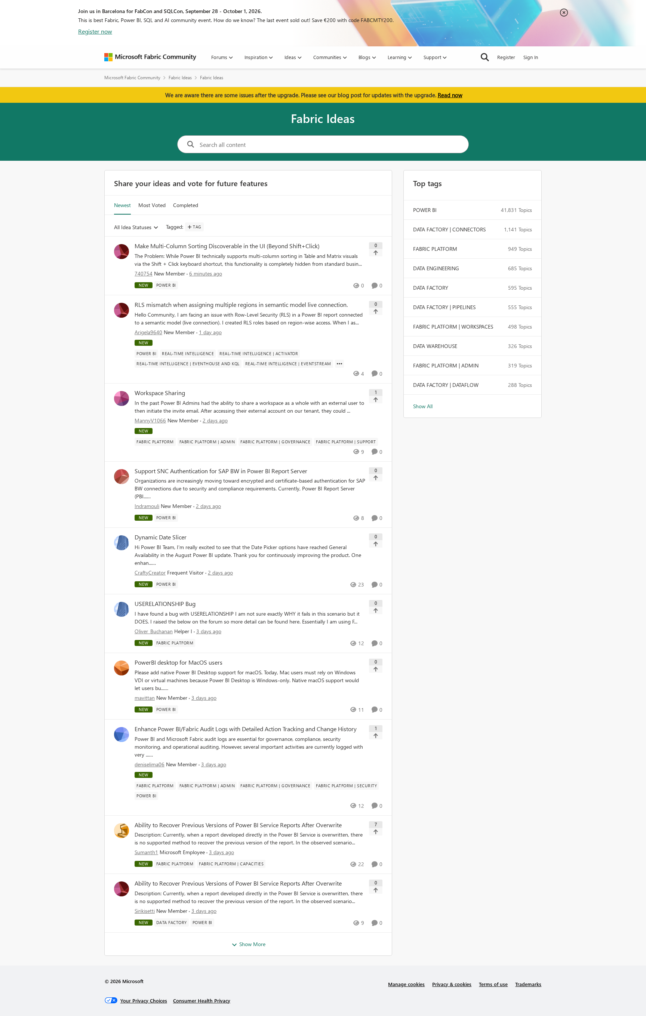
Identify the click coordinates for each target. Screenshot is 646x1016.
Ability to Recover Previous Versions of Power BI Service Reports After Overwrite (238, 825)
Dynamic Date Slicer (161, 537)
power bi (425, 209)
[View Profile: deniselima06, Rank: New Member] (121, 734)
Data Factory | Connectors (449, 229)
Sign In (530, 57)
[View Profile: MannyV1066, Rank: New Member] (121, 398)
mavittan (145, 697)
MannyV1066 (150, 420)
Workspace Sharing (160, 393)
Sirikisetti (145, 910)
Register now (95, 31)
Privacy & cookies (451, 984)
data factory (430, 287)
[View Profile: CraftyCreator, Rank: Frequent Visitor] (121, 542)
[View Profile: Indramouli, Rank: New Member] (121, 476)
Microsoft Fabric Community (132, 77)
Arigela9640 (148, 332)
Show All (423, 406)
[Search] (484, 57)
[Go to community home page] (150, 57)
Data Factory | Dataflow (446, 384)
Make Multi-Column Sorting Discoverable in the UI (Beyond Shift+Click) (227, 246)
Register (506, 57)
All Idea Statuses (132, 227)
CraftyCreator (150, 572)
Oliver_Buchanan (154, 631)
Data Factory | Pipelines (444, 307)
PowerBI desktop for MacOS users (178, 662)
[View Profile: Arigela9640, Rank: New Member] (121, 310)
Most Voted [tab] (152, 205)
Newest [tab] (122, 205)
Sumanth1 (146, 852)
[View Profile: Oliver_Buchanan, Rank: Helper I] (121, 609)
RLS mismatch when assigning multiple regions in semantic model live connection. (241, 304)
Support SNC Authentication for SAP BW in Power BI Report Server (221, 471)
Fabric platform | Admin (446, 365)
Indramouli (147, 505)
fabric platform (435, 248)
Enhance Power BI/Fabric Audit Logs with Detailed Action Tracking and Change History (246, 729)
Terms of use (493, 984)
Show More (252, 944)
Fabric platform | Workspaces (453, 326)
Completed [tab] (185, 205)
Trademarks (528, 984)
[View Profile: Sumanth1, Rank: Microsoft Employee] (121, 830)
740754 (144, 273)
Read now (450, 95)
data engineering (436, 268)
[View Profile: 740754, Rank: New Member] (121, 251)
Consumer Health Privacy (201, 1000)
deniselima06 (149, 764)
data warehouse (435, 346)
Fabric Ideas (180, 77)
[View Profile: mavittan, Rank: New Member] (121, 668)
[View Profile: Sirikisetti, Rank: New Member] (121, 888)
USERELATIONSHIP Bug (165, 603)
